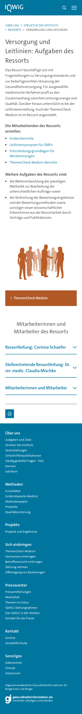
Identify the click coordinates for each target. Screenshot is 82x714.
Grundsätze (13, 491)
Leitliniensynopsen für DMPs (31, 144)
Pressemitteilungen (18, 592)
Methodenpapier (16, 501)
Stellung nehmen (16, 567)
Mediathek (12, 597)
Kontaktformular (16, 643)
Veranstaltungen (16, 450)
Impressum (12, 673)
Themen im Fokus (17, 602)
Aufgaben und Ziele (18, 440)
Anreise (10, 638)
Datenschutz (13, 663)
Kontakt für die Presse (19, 618)
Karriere (10, 466)
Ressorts (14, 30)
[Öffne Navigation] (74, 7)
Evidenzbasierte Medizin (21, 496)
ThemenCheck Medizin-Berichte (33, 162)
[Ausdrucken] (9, 413)
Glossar (10, 668)
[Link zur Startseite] (14, 8)
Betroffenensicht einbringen (23, 562)
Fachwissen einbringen (20, 556)
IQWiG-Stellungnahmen (21, 608)
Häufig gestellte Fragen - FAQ (24, 461)
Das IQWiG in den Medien (22, 613)
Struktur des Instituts (41, 25)
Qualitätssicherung (17, 512)
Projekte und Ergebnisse (21, 532)
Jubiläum (11, 471)
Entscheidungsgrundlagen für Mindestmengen (32, 153)
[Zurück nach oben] (72, 431)
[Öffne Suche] (64, 7)
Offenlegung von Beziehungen (25, 572)
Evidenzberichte (22, 138)
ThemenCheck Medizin (20, 551)
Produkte (11, 507)
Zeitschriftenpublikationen (23, 455)
